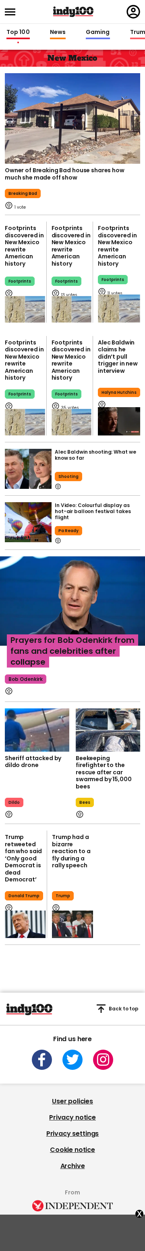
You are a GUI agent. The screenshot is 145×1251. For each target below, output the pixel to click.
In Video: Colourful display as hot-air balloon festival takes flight (92, 511)
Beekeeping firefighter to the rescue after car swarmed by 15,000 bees (104, 772)
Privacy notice (72, 1117)
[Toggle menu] (12, 12)
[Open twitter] (72, 1060)
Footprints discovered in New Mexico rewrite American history (24, 246)
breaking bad (22, 193)
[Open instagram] (103, 1060)
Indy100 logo (73, 12)
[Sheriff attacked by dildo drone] (37, 730)
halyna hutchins (119, 392)
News (58, 32)
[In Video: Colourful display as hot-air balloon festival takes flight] (28, 522)
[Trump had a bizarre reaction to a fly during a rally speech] (72, 924)
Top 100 (18, 32)
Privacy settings (72, 1133)
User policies (72, 1101)
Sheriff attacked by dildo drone (33, 761)
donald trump (23, 896)
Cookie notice (72, 1149)
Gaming (98, 32)
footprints (19, 281)
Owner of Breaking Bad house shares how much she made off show (64, 174)
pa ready (68, 531)
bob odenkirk (25, 679)
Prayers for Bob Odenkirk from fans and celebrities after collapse (72, 651)
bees (84, 802)
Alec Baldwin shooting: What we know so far (95, 454)
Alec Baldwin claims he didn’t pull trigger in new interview (118, 356)
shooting (68, 476)
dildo (14, 802)
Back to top (124, 1008)
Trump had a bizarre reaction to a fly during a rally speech (71, 851)
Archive (72, 1166)
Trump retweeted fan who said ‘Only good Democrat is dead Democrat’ (23, 858)
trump (63, 896)
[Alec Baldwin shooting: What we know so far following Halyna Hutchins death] (28, 469)
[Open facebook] (42, 1060)
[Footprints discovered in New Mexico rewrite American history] (25, 309)
